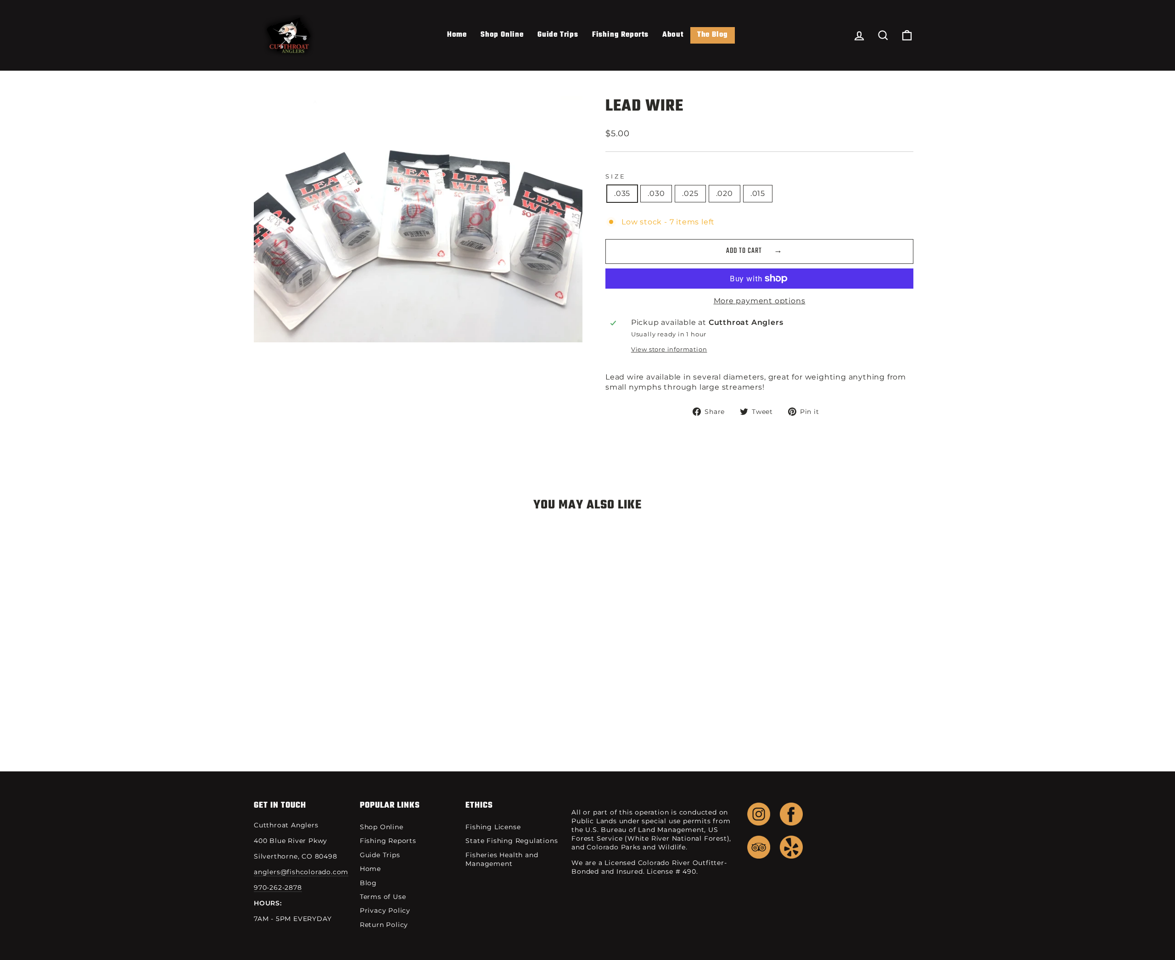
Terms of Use (383, 896)
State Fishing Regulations (511, 840)
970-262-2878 (278, 887)
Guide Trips (557, 35)
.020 (724, 193)
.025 (690, 193)
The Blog (712, 35)
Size (615, 176)
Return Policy (384, 924)
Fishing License (492, 827)
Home (457, 35)
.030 (656, 193)
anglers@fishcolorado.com (301, 872)
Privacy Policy (385, 910)
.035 (622, 193)
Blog (368, 883)
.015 (757, 193)
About (672, 35)
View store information (669, 349)
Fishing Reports (620, 35)
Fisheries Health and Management (501, 859)
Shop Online (502, 35)
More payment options (760, 300)
